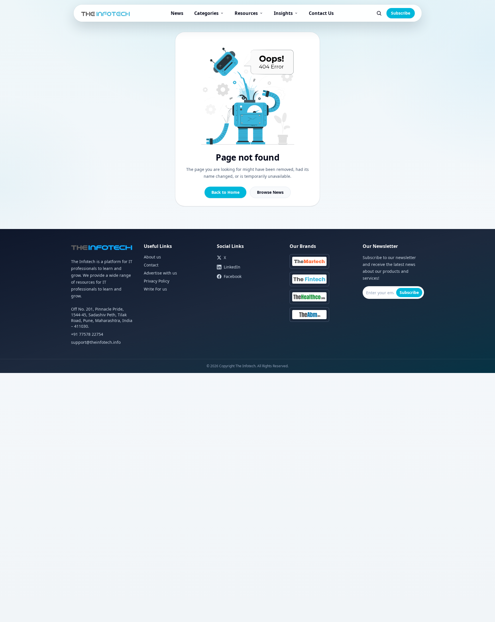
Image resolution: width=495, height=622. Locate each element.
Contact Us (321, 13)
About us (152, 257)
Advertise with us (160, 273)
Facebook (232, 276)
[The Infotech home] (105, 13)
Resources (246, 13)
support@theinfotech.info (96, 342)
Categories (206, 13)
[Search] (379, 13)
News (177, 13)
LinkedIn (232, 267)
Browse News (270, 192)
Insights (283, 13)
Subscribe (400, 13)
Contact (151, 265)
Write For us (155, 289)
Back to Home (225, 192)
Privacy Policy (156, 281)
